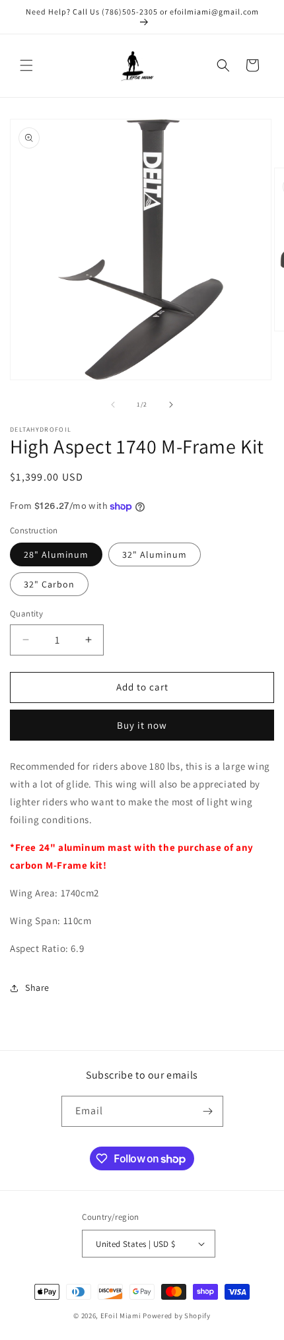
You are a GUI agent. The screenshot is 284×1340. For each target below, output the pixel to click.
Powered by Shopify (177, 1315)
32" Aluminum (154, 554)
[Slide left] (112, 404)
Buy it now (142, 725)
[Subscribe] (208, 1111)
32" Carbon (49, 584)
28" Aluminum (56, 554)
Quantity (26, 613)
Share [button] (37, 987)
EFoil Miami (120, 1315)
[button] (26, 65)
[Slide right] (171, 404)
